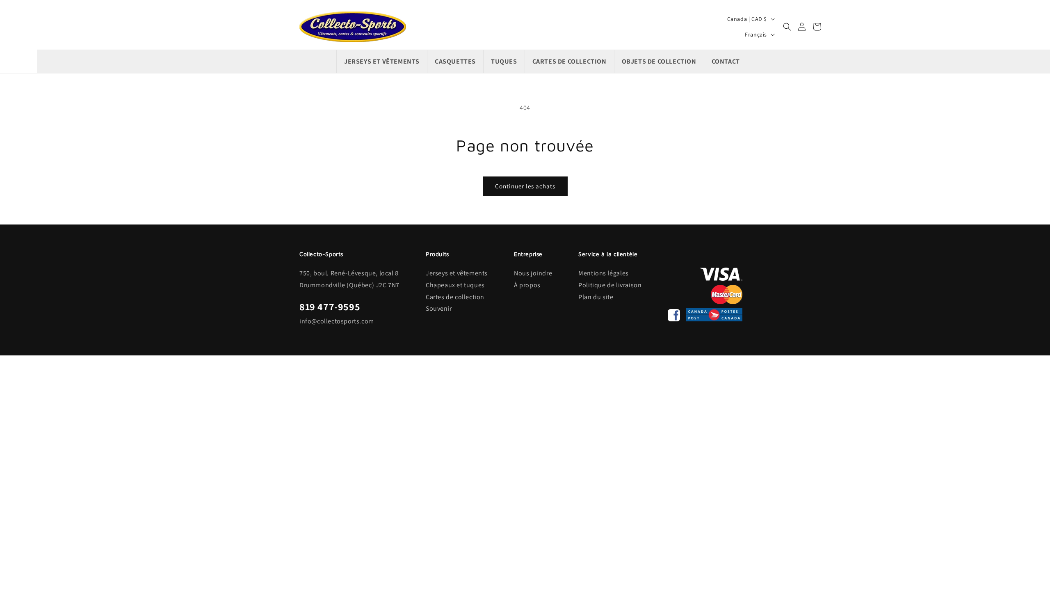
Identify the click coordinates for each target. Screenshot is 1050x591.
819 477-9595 (329, 306)
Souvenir (439, 308)
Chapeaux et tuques (455, 285)
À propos (527, 285)
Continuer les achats (525, 186)
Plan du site (595, 297)
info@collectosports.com (336, 321)
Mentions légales (603, 273)
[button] (787, 27)
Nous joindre (533, 273)
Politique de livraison (609, 285)
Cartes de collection (455, 297)
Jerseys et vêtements (457, 273)
